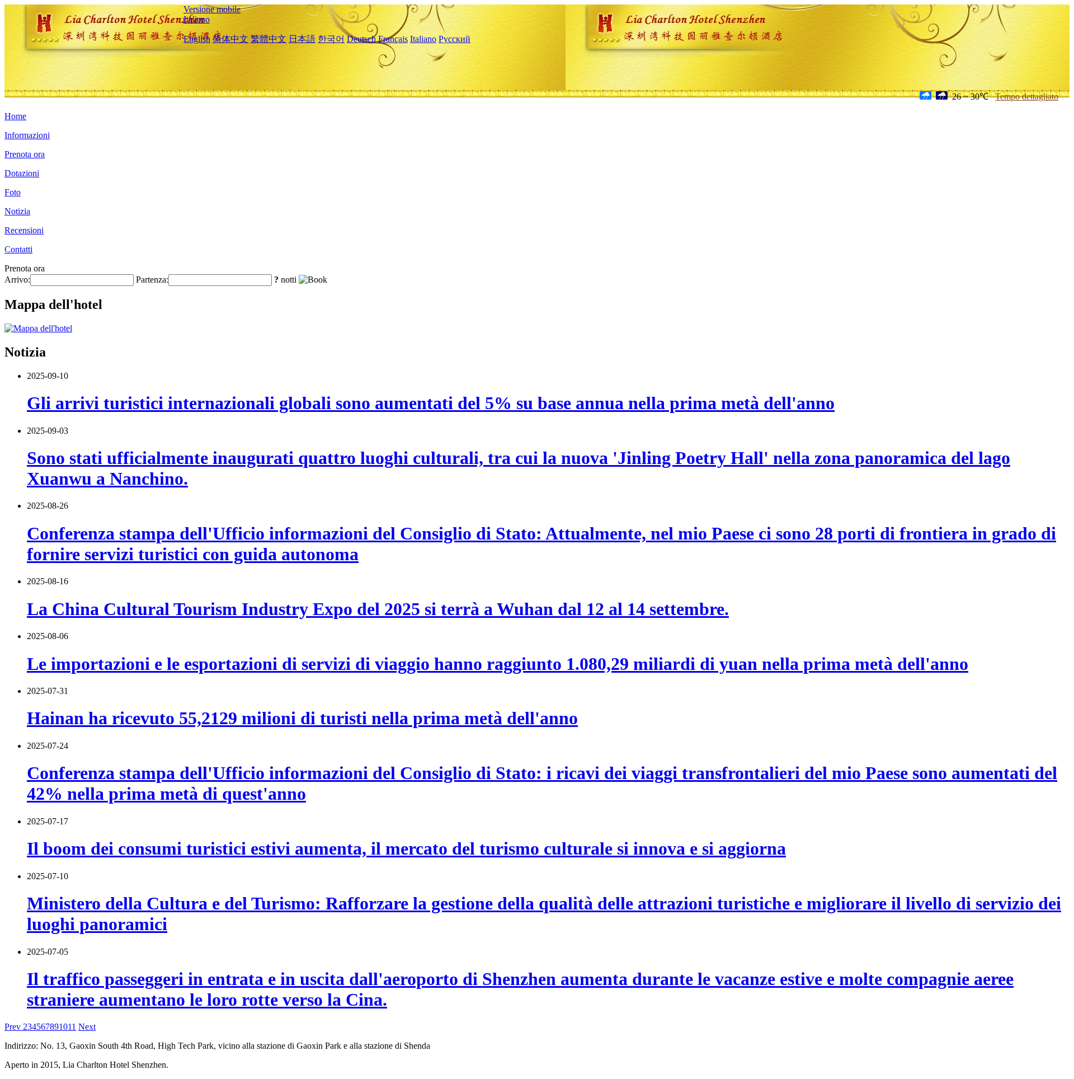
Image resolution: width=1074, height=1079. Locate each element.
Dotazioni (21, 173)
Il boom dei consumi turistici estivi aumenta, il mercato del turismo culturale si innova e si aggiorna (406, 848)
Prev (13, 1026)
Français (393, 39)
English (196, 39)
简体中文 (230, 39)
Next (87, 1026)
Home (15, 116)
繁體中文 (268, 39)
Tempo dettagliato (1026, 96)
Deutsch (361, 39)
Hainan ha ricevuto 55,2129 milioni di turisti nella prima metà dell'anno (302, 718)
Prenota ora (24, 154)
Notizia (17, 211)
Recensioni (24, 230)
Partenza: (152, 279)
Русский (454, 39)
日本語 (302, 39)
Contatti (18, 249)
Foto (12, 192)
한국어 (331, 39)
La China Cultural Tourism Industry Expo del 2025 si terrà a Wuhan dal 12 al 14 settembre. (378, 609)
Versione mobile (212, 9)
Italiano (196, 19)
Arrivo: (17, 279)
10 (63, 1026)
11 (72, 1026)
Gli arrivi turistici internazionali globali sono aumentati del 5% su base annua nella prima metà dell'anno (431, 403)
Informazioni (27, 135)
